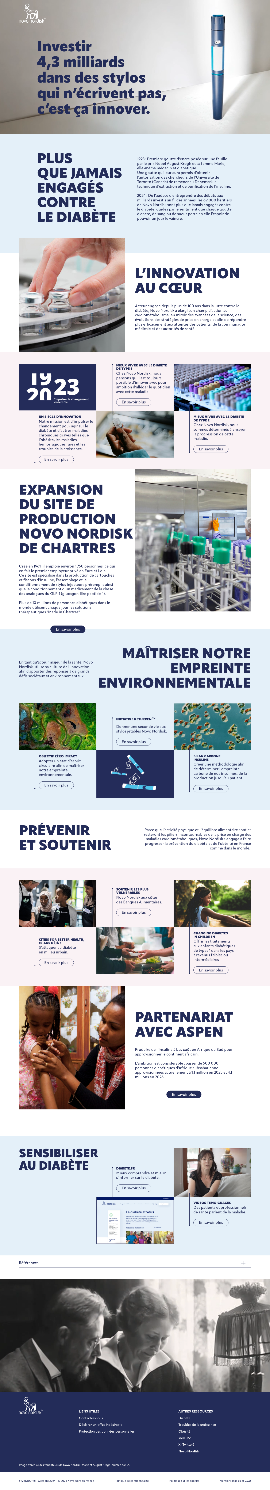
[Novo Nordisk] (32, 13)
